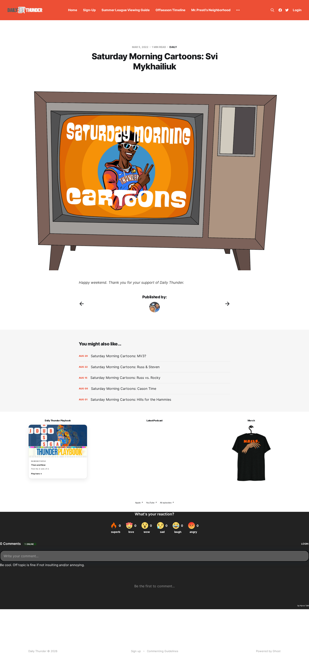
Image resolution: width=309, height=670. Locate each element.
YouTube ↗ (151, 503)
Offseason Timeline (170, 10)
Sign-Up (89, 10)
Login (297, 10)
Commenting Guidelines (162, 651)
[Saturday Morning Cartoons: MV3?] (154, 356)
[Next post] (227, 304)
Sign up (136, 651)
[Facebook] (280, 10)
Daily (173, 47)
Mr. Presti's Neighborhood (211, 10)
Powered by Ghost (268, 651)
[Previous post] (81, 304)
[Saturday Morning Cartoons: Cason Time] (154, 388)
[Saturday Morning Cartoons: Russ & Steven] (154, 367)
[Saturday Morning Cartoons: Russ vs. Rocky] (154, 377)
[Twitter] (287, 10)
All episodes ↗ (167, 503)
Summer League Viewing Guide (126, 10)
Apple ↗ (139, 503)
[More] (238, 10)
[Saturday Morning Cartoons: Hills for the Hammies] (154, 399)
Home (72, 10)
